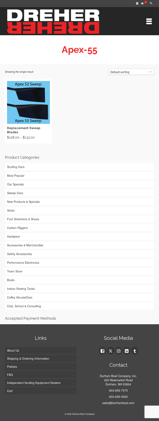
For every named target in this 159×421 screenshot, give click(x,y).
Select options (28, 111)
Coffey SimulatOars (19, 297)
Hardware (13, 236)
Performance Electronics (23, 262)
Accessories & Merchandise (25, 245)
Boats (10, 280)
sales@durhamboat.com (118, 403)
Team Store (14, 271)
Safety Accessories (19, 254)
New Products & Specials (23, 202)
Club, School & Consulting (24, 306)
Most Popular (15, 175)
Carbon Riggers (17, 228)
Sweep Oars (15, 193)
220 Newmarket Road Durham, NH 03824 (118, 382)
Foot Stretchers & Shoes (23, 219)
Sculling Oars (15, 167)
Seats (10, 210)
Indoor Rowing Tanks (21, 289)
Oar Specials (15, 184)
